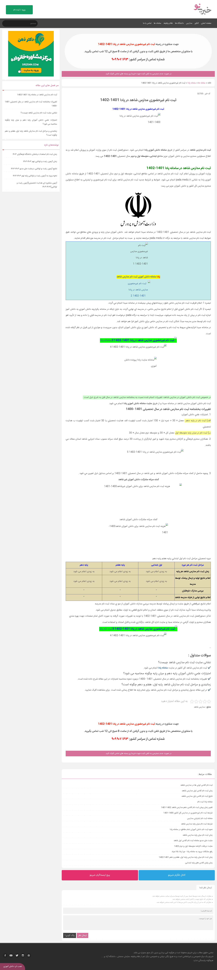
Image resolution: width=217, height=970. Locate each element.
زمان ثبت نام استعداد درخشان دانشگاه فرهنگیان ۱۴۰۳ (35, 154)
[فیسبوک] (5, 955)
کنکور (197, 23)
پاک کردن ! (70, 935)
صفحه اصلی (206, 23)
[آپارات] (28, 955)
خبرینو (189, 953)
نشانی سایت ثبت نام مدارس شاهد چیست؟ (39, 113)
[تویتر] (17, 955)
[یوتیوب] (11, 955)
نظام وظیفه (168, 23)
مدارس (189, 23)
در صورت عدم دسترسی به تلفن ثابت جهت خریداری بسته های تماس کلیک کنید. (138, 753)
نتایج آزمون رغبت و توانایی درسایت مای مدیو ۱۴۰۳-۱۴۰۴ (34, 169)
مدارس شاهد (199, 707)
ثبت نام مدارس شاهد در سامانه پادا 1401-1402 (37, 95)
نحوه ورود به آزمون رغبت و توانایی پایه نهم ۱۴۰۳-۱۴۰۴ (35, 176)
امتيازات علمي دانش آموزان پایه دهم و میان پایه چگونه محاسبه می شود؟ (31, 122)
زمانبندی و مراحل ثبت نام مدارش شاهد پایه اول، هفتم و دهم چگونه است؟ (31, 133)
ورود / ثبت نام (19, 10)
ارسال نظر (82, 935)
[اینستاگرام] (23, 955)
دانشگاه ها (179, 23)
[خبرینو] (202, 16)
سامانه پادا (191, 83)
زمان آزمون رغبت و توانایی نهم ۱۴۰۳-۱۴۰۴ (40, 161)
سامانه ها (157, 23)
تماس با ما (147, 23)
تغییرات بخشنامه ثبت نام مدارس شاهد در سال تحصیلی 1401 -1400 (31, 104)
